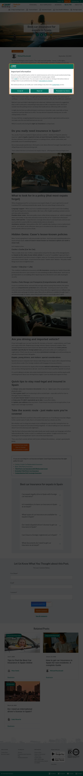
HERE (16, 79)
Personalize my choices (63, 91)
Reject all (39, 91)
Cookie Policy (56, 84)
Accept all (20, 91)
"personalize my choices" (46, 80)
